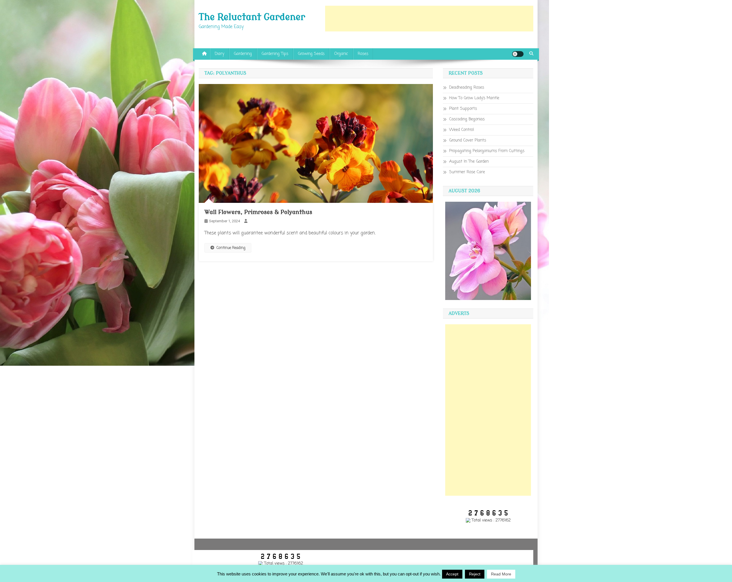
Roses (363, 54)
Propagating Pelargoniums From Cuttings (486, 151)
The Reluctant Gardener (252, 17)
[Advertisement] (429, 18)
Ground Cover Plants (467, 140)
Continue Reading (230, 248)
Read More (501, 574)
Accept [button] (452, 574)
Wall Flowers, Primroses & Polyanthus (258, 212)
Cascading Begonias (467, 119)
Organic (341, 54)
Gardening (243, 54)
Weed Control (461, 130)
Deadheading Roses (466, 88)
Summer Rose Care (467, 172)
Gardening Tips (275, 54)
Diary (219, 54)
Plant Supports (463, 109)
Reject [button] (474, 574)
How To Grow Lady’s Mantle (474, 98)
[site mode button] (518, 54)
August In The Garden (469, 162)
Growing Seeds (311, 54)
